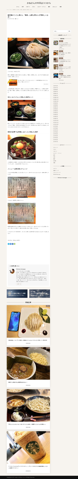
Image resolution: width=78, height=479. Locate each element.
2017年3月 (55, 137)
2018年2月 (55, 116)
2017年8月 (55, 128)
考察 (54, 162)
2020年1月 (55, 93)
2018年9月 (55, 103)
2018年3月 (55, 114)
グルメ (17, 18)
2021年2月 (55, 85)
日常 (54, 157)
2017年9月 (55, 126)
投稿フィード (56, 170)
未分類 (54, 160)
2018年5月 (55, 110)
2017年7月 (55, 130)
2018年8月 (55, 105)
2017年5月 (55, 133)
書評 (54, 158)
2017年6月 (55, 132)
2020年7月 (55, 91)
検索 (69, 31)
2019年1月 (55, 95)
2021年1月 (55, 87)
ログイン (55, 168)
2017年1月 (55, 141)
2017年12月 (55, 120)
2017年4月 (55, 135)
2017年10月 (55, 124)
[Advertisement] (28, 28)
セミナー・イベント (57, 153)
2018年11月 (55, 99)
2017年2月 (55, 139)
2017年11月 (55, 122)
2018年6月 (55, 108)
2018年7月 (55, 107)
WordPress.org (56, 174)
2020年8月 (55, 89)
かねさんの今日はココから (39, 3)
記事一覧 (19, 284)
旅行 (54, 155)
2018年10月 (55, 101)
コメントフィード (57, 172)
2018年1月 (55, 118)
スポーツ (55, 151)
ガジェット (55, 147)
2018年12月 (55, 97)
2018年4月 (55, 112)
